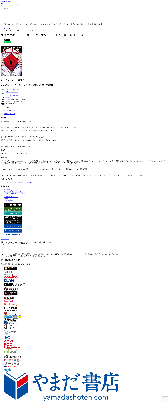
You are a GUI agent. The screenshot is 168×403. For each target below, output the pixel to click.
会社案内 (11, 197)
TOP (5, 27)
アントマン (4, 182)
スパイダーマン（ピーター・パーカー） (21, 182)
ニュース (3, 3)
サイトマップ (5, 239)
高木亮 (8, 97)
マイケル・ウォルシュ (13, 95)
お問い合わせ (8, 200)
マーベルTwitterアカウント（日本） (15, 193)
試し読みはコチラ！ (10, 110)
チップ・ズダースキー (13, 89)
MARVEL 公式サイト (10, 190)
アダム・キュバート (12, 92)
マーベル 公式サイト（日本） (13, 192)
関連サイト (7, 198)
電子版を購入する (9, 114)
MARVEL (7, 28)
